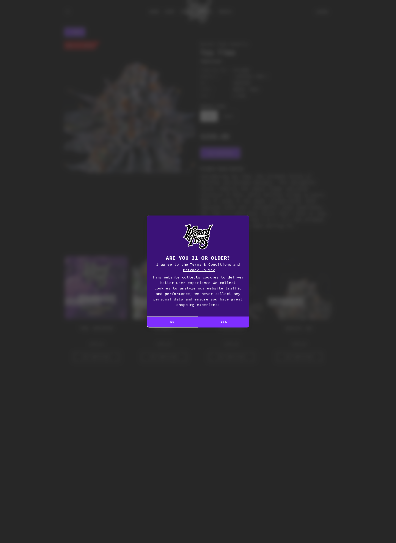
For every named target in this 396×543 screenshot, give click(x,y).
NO (172, 322)
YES (224, 322)
